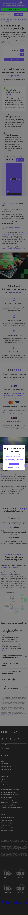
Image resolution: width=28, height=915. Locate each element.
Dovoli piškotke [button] (14, 464)
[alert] (14, 457)
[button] (14, 467)
